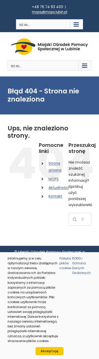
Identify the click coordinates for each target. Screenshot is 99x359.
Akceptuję (49, 351)
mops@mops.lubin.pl (49, 12)
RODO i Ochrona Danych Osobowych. (81, 265)
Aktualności (58, 187)
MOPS (53, 179)
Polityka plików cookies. (65, 263)
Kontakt (55, 196)
